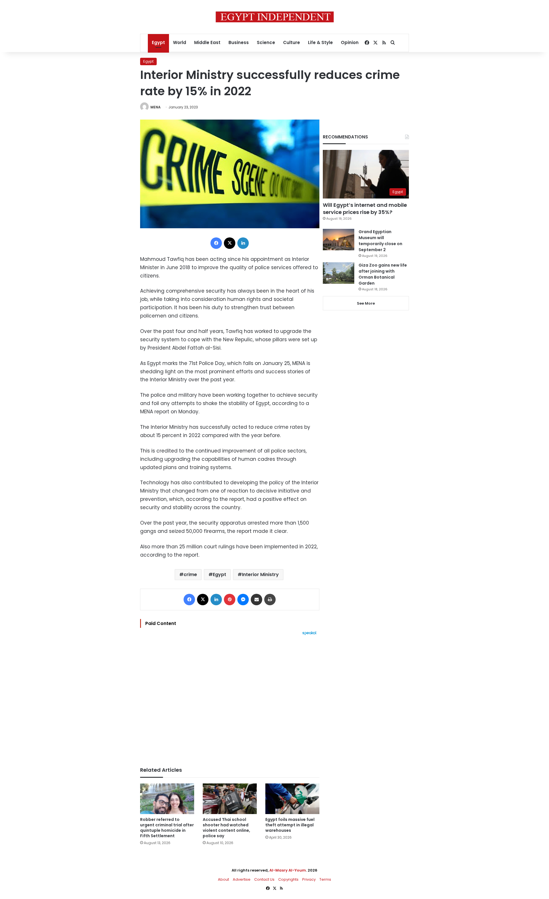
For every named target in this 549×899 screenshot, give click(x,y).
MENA (155, 107)
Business (238, 42)
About (223, 879)
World (179, 42)
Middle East (207, 42)
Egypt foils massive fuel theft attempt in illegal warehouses (290, 825)
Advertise (241, 879)
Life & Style (320, 42)
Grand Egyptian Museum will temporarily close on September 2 (380, 241)
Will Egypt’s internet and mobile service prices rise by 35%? (365, 208)
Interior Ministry (260, 574)
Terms (325, 879)
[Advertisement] (229, 698)
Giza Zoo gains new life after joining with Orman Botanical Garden (383, 274)
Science (266, 42)
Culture (291, 42)
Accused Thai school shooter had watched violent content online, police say (226, 828)
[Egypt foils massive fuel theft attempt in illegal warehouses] (292, 798)
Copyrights (288, 879)
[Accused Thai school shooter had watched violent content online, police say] (230, 798)
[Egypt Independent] (275, 16)
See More (366, 303)
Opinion (350, 42)
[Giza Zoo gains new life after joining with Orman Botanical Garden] (338, 273)
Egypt (158, 42)
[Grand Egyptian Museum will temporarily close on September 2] (338, 239)
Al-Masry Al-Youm (287, 870)
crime (190, 574)
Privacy (309, 879)
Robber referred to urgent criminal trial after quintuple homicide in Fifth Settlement (167, 828)
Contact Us (264, 879)
